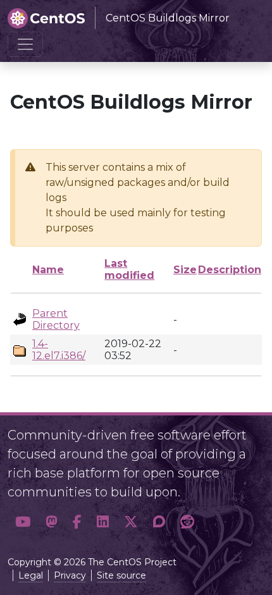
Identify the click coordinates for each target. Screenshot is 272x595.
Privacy (70, 575)
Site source (121, 575)
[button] (23, 522)
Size (185, 270)
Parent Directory (56, 319)
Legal (30, 575)
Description (229, 270)
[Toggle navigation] (25, 44)
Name (48, 270)
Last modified (129, 269)
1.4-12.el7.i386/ (58, 350)
